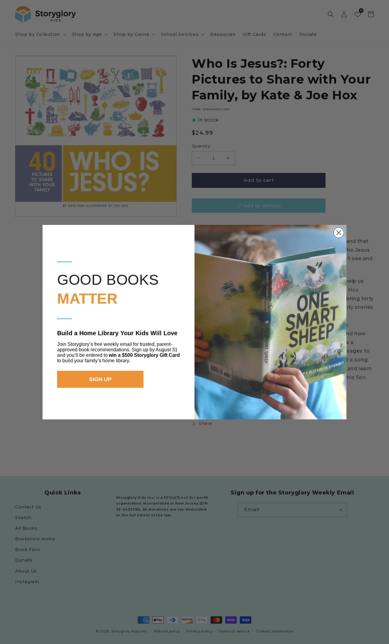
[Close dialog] (338, 232)
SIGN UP (100, 379)
